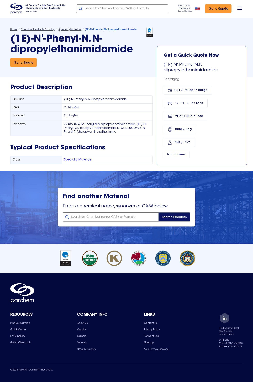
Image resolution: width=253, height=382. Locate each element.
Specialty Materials (77, 159)
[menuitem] (20, 323)
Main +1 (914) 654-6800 (231, 343)
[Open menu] (240, 8)
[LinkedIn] (224, 319)
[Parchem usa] (16, 8)
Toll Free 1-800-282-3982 (230, 347)
